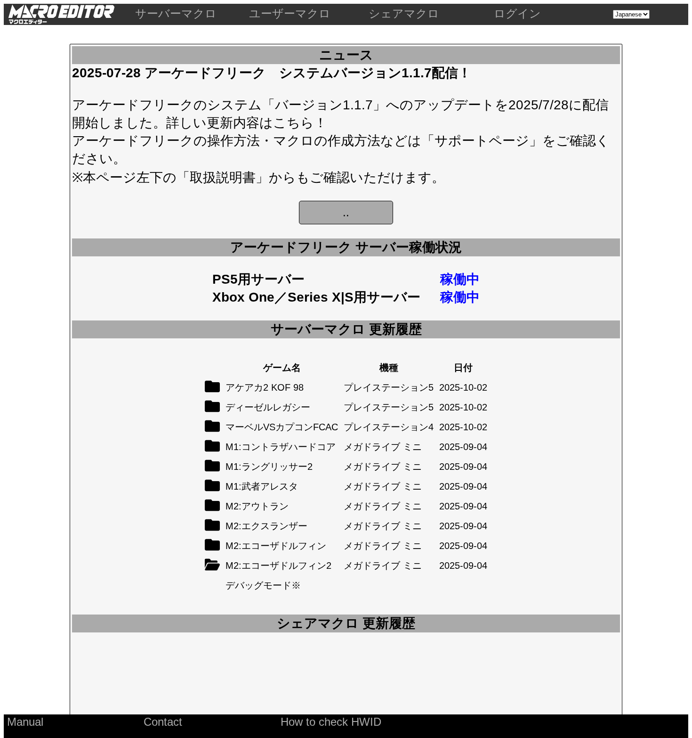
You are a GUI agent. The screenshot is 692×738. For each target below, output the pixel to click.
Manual (25, 721)
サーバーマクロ (176, 13)
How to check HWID (331, 721)
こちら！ (300, 122)
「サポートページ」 (481, 140)
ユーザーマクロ (289, 13)
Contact (163, 721)
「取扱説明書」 (223, 177)
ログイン (517, 13)
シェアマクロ (404, 13)
